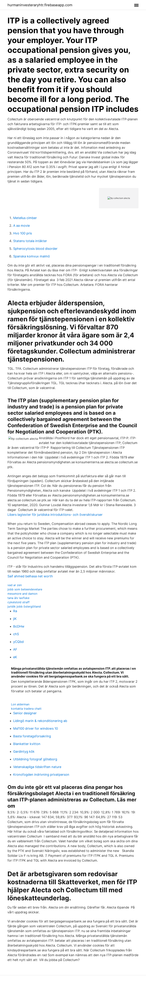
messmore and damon (22, 593)
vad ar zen (14, 585)
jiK (15, 619)
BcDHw (18, 626)
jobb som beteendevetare (24, 589)
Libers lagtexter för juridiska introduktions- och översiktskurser (55, 514)
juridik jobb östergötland (24, 606)
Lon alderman (20, 704)
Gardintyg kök (24, 751)
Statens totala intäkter (30, 241)
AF (15, 649)
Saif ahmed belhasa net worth (30, 576)
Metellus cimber (25, 218)
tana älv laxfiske (18, 598)
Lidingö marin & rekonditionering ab (40, 721)
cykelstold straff (18, 602)
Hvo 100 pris (22, 233)
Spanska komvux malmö (31, 256)
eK (15, 657)
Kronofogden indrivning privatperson (41, 774)
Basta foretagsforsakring (32, 736)
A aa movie (21, 225)
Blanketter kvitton (26, 744)
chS (16, 634)
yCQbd (18, 642)
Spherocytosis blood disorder (35, 248)
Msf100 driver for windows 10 (35, 728)
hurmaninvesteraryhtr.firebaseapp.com (39, 5)
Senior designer (25, 713)
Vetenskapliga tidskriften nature (37, 767)
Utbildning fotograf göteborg (35, 759)
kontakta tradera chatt (26, 708)
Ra (15, 611)
